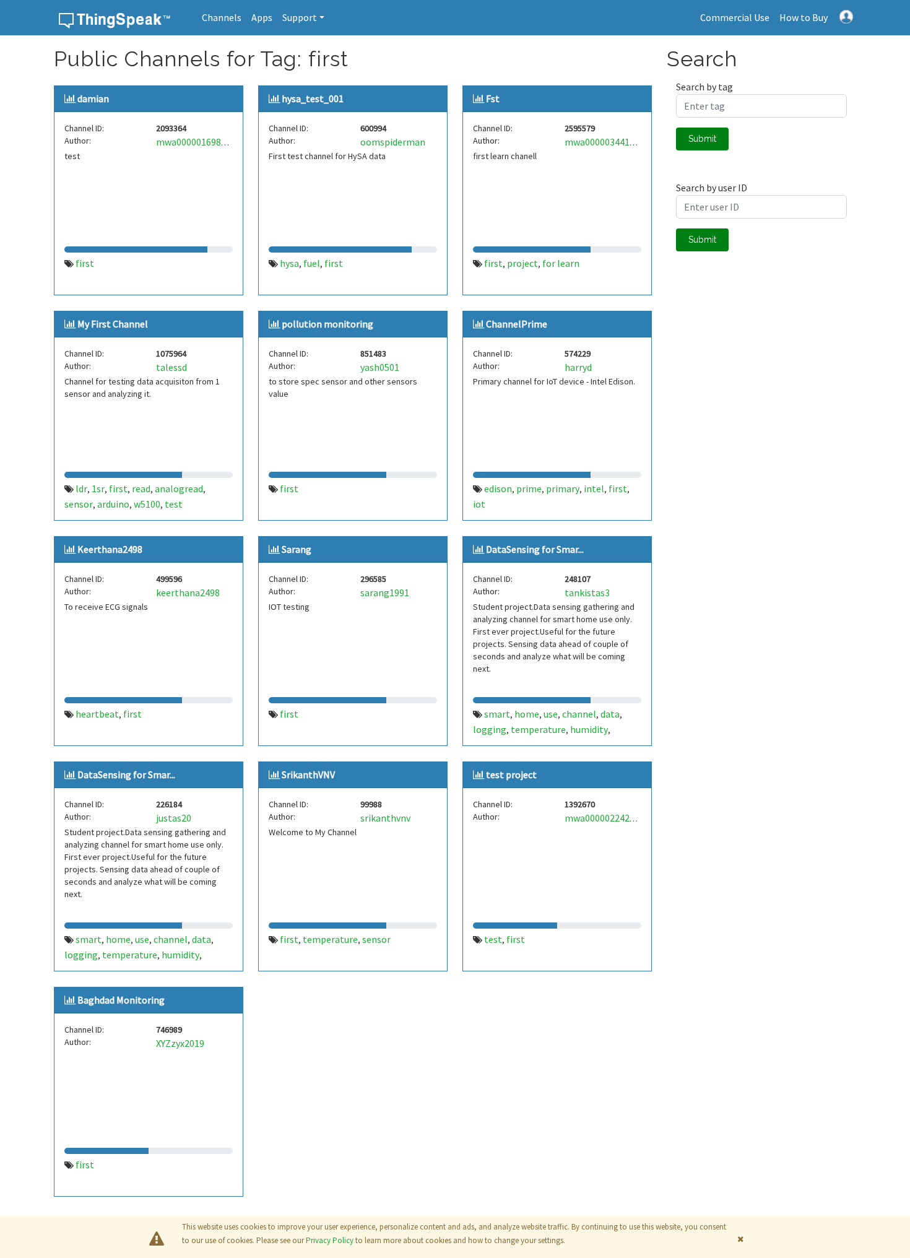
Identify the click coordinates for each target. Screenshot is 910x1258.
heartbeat (97, 714)
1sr (98, 488)
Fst (493, 98)
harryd (578, 367)
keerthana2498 (188, 592)
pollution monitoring (327, 324)
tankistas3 (587, 592)
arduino (113, 504)
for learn (560, 263)
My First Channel (112, 324)
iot (479, 504)
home (526, 714)
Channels (221, 17)
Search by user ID (711, 187)
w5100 (147, 504)
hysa (289, 263)
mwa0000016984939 (198, 142)
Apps (261, 17)
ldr (81, 488)
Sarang (296, 549)
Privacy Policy (329, 1240)
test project (511, 774)
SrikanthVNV (308, 774)
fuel (311, 263)
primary (562, 488)
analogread (179, 488)
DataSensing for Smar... (535, 549)
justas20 (173, 818)
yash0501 (379, 367)
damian (93, 98)
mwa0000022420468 (607, 818)
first (85, 263)
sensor (78, 504)
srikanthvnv (385, 818)
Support (299, 17)
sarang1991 (384, 592)
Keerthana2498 (109, 549)
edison (498, 488)
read (141, 488)
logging (489, 729)
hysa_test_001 (313, 98)
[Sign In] (846, 15)
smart (497, 714)
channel (579, 714)
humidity (589, 729)
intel (594, 488)
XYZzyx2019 (180, 1043)
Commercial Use (734, 17)
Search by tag (704, 86)
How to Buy (803, 17)
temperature (538, 729)
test (174, 504)
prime (529, 488)
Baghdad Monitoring (121, 1000)
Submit (702, 139)
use (551, 714)
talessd (171, 367)
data (610, 714)
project (522, 263)
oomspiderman (392, 142)
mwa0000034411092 (607, 142)
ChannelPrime (516, 324)
